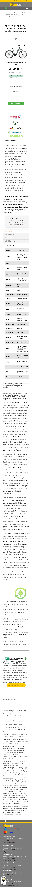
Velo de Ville (16, 13)
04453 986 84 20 (11, 858)
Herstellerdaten (10, 238)
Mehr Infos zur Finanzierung (16, 685)
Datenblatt (8, 231)
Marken (10, 13)
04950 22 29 (9, 875)
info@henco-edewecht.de (10, 852)
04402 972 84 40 (11, 867)
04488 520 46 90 (11, 841)
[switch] (3, 884)
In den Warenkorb (16, 103)
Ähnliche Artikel (10, 241)
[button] (24, 45)
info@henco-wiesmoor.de (10, 885)
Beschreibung (9, 234)
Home (6, 13)
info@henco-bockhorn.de (10, 860)
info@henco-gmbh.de (17, 224)
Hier (4, 572)
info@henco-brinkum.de (10, 877)
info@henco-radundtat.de (10, 869)
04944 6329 (9, 883)
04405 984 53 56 (10, 850)
